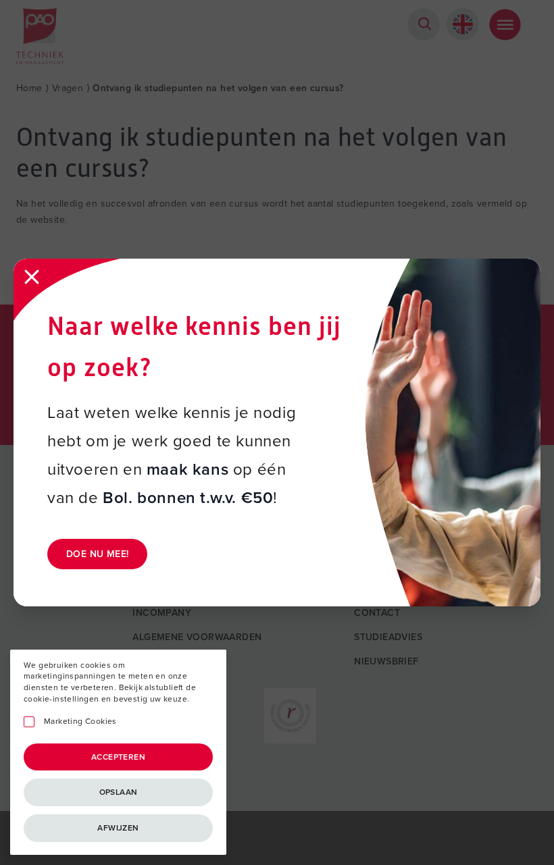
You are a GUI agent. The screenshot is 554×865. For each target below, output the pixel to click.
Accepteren (118, 757)
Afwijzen (117, 828)
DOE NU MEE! (97, 554)
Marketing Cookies (80, 721)
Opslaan (118, 792)
